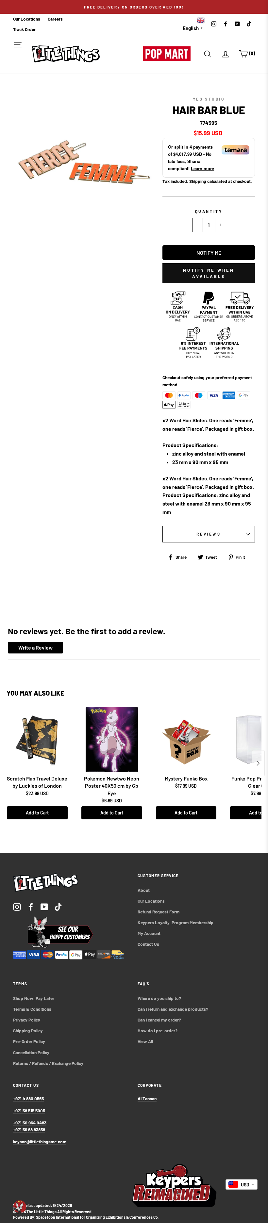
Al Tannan (147, 1098)
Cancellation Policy (31, 1052)
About (144, 890)
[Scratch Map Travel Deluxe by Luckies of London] (37, 739)
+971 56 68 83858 (29, 1129)
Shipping (197, 181)
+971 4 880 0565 (28, 1098)
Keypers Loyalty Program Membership (175, 922)
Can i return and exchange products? (173, 1009)
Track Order (24, 29)
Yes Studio (209, 99)
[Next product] (258, 763)
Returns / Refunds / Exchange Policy (48, 1063)
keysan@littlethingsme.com (39, 1141)
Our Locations (26, 19)
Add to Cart (37, 812)
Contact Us (148, 944)
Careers (55, 19)
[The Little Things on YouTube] (44, 906)
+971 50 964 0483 (29, 1122)
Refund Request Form (158, 911)
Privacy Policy (26, 1019)
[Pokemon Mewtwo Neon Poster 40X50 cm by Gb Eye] (111, 739)
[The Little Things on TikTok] (58, 906)
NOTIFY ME (208, 252)
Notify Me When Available (208, 273)
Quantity (209, 211)
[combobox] (242, 1184)
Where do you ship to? (159, 998)
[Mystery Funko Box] (186, 739)
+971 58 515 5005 (29, 1110)
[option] (134, 6)
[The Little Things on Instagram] (17, 906)
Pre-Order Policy (29, 1041)
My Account (149, 933)
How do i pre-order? (157, 1030)
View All (145, 1041)
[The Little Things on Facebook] (31, 906)
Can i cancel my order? (159, 1019)
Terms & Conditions (32, 1009)
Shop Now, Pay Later (33, 998)
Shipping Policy (28, 1030)
